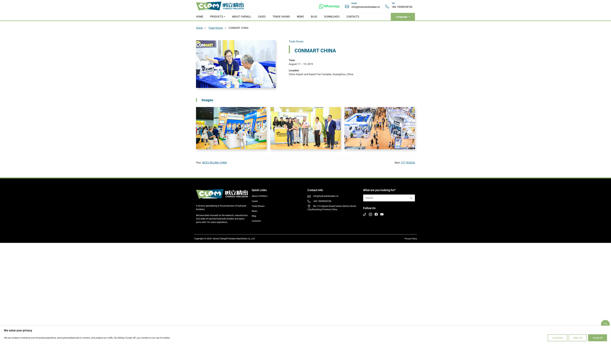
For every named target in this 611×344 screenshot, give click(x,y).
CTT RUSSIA (408, 162)
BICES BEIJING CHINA (214, 162)
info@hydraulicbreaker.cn (365, 6)
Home (199, 27)
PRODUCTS (216, 16)
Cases (255, 201)
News (254, 211)
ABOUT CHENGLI (241, 16)
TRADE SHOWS (281, 16)
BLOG (314, 16)
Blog (254, 216)
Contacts (256, 221)
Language (402, 16)
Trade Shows (215, 27)
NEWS (300, 16)
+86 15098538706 (402, 6)
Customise (557, 338)
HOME (199, 16)
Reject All (577, 338)
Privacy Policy (410, 238)
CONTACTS (352, 16)
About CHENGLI (260, 196)
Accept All (597, 338)
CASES (262, 16)
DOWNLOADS (332, 16)
